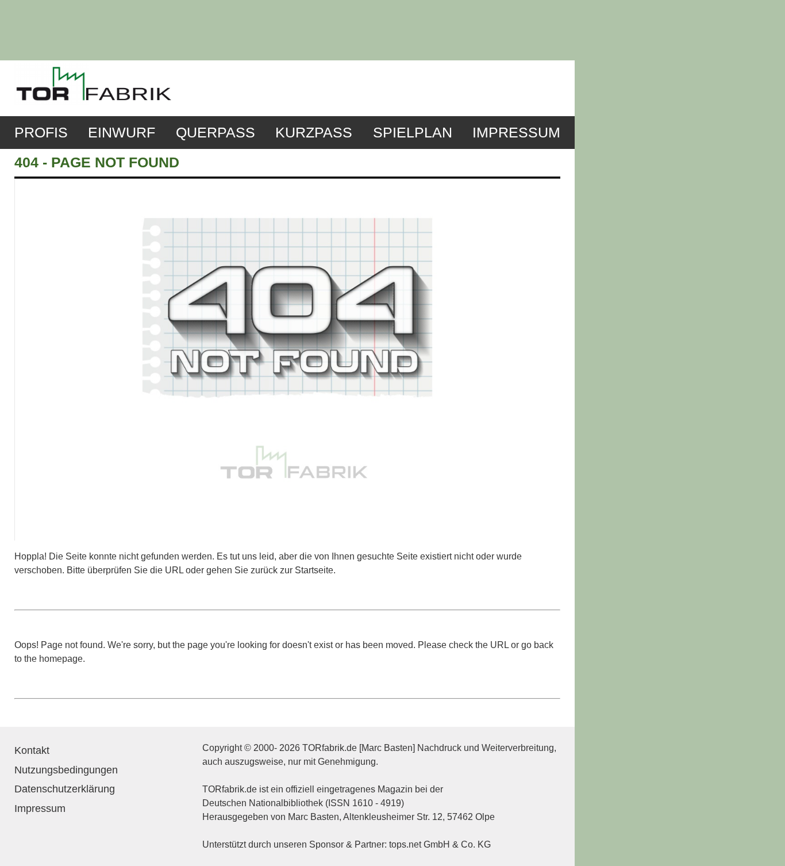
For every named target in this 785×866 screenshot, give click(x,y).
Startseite (314, 570)
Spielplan (412, 132)
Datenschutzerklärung (64, 789)
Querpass (215, 132)
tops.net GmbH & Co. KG (440, 844)
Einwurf (121, 132)
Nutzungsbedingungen (66, 770)
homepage (61, 659)
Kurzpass (313, 132)
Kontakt (31, 750)
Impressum (516, 132)
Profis (41, 132)
